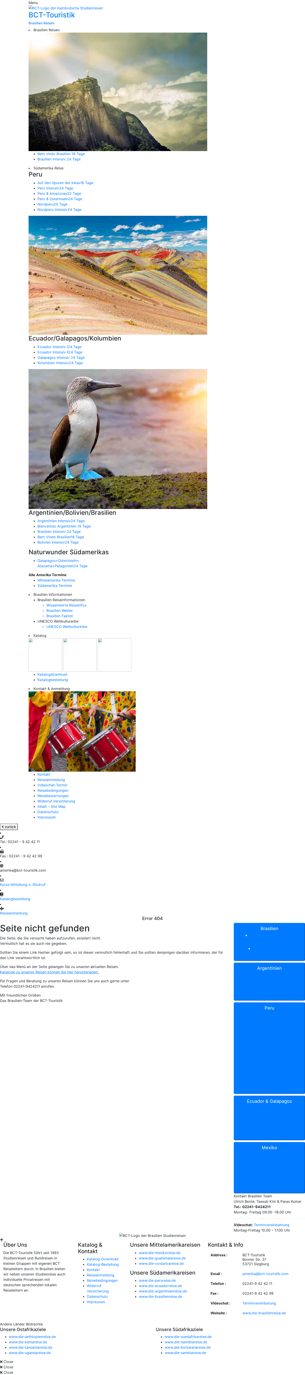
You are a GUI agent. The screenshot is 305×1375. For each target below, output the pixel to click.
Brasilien (270, 942)
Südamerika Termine (55, 585)
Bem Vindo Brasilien (61, 537)
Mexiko (272, 1167)
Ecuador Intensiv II (60, 352)
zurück (10, 827)
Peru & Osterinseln (60, 199)
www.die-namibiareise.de (186, 1342)
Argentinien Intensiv (61, 521)
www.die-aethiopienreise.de (32, 1336)
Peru (272, 1048)
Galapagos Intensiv (61, 357)
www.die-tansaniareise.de (30, 1347)
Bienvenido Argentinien (64, 526)
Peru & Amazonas (59, 193)
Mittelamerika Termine (56, 580)
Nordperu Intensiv (59, 209)
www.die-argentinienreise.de (163, 1291)
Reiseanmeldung (51, 779)
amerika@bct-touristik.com (265, 1273)
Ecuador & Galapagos (269, 1118)
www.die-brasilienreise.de (160, 1296)
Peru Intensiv (55, 188)
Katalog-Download (103, 1259)
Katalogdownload (52, 674)
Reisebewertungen (53, 795)
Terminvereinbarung (259, 1303)
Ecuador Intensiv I (59, 347)
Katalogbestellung (53, 679)
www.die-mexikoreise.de (159, 1252)
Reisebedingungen (53, 790)
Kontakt (44, 774)
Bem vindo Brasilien (61, 154)
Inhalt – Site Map (52, 806)
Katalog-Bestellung (103, 1264)
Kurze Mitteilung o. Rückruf (23, 884)
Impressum (47, 817)
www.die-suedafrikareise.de (188, 1336)
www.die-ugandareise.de (30, 1352)
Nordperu (52, 204)
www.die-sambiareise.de (185, 1352)
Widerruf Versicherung (56, 801)
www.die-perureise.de (157, 1280)
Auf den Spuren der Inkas (65, 183)
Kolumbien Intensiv (60, 363)
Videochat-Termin (52, 785)
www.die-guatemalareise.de (162, 1258)
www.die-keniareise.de (28, 1342)
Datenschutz (48, 812)
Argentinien (272, 982)
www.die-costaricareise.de (161, 1263)
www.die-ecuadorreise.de (160, 1286)
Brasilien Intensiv (59, 159)
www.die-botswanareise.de (188, 1347)
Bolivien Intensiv (58, 542)
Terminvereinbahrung (271, 1225)
